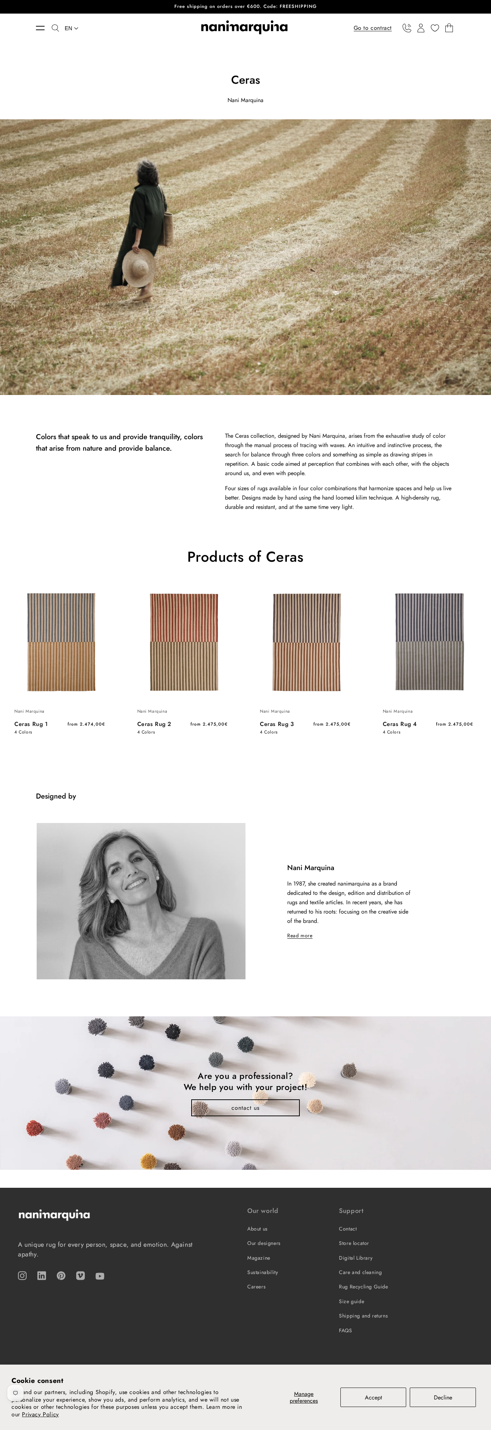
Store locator (354, 1243)
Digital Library (355, 1257)
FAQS (345, 1330)
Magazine (258, 1257)
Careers (256, 1286)
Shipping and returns (363, 1315)
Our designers (264, 1243)
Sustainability (262, 1272)
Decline (443, 1397)
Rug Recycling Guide (363, 1286)
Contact (348, 1228)
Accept (373, 1397)
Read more (299, 935)
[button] (44, 28)
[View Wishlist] (435, 28)
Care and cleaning (360, 1272)
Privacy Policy (40, 1414)
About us (257, 1228)
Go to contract (373, 27)
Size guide (351, 1301)
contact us (245, 1108)
